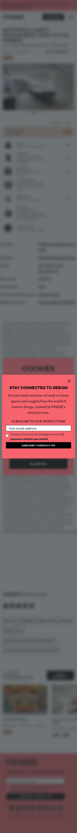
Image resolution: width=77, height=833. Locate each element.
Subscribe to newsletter (38, 445)
